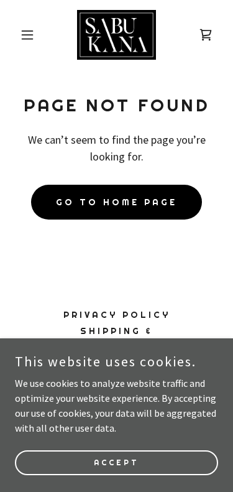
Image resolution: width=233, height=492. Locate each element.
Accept (116, 462)
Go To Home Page (116, 202)
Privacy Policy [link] (116, 314)
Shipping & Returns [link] (116, 336)
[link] (117, 35)
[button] (30, 34)
